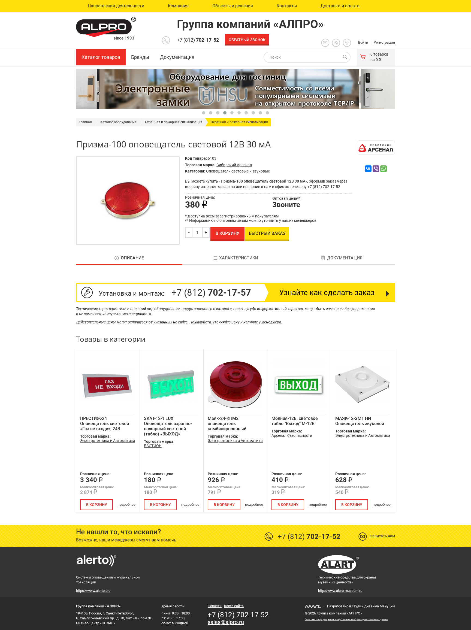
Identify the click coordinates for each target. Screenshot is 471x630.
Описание (132, 258)
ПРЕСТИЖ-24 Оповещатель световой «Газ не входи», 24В (104, 423)
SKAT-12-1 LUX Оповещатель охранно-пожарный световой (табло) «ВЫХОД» (168, 426)
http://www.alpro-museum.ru (340, 591)
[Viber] (376, 168)
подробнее (126, 504)
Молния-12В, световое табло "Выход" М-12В (294, 421)
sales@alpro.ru (226, 622)
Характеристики (238, 258)
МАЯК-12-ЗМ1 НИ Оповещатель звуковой (359, 421)
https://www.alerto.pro (93, 591)
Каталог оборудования (118, 122)
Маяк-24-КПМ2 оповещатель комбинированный (227, 423)
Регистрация (384, 42)
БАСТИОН (153, 446)
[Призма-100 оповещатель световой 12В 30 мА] (127, 200)
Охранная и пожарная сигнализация (173, 122)
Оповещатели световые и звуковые (238, 171)
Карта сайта (234, 606)
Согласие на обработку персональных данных (364, 619)
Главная (85, 122)
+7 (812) (198, 40)
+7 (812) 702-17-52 (238, 615)
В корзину (227, 233)
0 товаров (379, 54)
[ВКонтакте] (368, 168)
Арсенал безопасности (291, 435)
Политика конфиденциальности (322, 619)
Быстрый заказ (267, 233)
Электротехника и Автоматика (107, 440)
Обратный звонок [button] (247, 40)
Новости (215, 606)
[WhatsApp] (383, 168)
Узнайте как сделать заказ (327, 292)
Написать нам (382, 536)
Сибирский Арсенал (234, 165)
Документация (345, 258)
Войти (363, 42)
